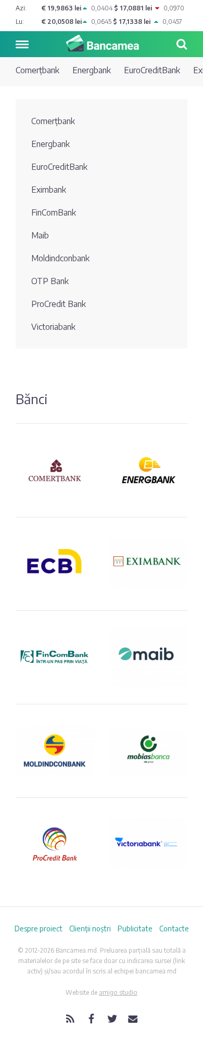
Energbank (91, 70)
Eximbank (48, 189)
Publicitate (135, 928)
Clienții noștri (90, 928)
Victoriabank (53, 327)
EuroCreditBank (152, 70)
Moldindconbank (60, 258)
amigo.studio (118, 992)
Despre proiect (38, 928)
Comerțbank (37, 70)
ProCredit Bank (58, 304)
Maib (40, 235)
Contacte (174, 928)
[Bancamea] (101, 43)
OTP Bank (50, 281)
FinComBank (53, 212)
